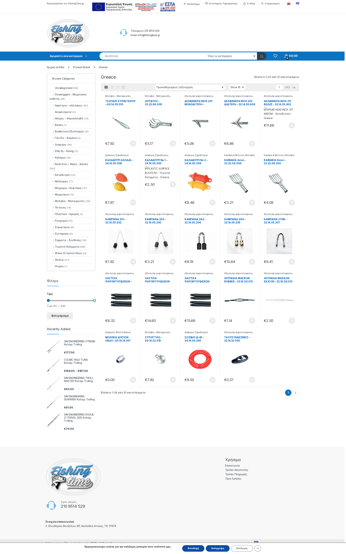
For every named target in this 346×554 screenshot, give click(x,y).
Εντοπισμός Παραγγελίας (223, 3)
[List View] (117, 87)
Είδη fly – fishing (66, 151)
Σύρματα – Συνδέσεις (70, 240)
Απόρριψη (217, 548)
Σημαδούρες (122, 155)
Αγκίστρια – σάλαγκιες (71, 105)
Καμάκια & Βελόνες (234, 155)
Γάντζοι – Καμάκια (68, 137)
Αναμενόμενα (65, 111)
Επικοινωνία (232, 465)
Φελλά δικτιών (123, 332)
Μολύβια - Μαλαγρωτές (118, 96)
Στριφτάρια (64, 227)
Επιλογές (242, 548)
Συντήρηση (64, 233)
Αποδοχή (193, 548)
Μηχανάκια (64, 194)
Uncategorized (66, 87)
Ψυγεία (61, 266)
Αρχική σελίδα (55, 67)
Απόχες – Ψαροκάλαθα (71, 118)
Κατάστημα (193, 4)
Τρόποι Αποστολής (236, 469)
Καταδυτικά (65, 174)
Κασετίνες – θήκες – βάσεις (69, 166)
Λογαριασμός (272, 3)
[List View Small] (123, 87)
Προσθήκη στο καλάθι (130, 143)
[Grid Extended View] (111, 87)
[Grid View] (106, 87)
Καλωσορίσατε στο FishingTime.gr (65, 3)
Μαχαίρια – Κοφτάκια (71, 188)
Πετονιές (63, 207)
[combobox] (152, 56)
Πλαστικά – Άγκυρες (69, 214)
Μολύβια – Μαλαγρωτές (72, 201)
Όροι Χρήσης (233, 478)
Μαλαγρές (64, 181)
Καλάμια (63, 157)
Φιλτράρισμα (60, 315)
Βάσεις (60, 124)
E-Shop (251, 3)
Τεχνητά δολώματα (70, 246)
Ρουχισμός (64, 220)
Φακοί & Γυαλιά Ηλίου (70, 253)
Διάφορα (109, 155)
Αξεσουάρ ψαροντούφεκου (199, 96)
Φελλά (62, 259)
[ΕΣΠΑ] (133, 7)
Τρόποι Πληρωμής (236, 474)
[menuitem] (287, 4)
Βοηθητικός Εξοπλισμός (72, 131)
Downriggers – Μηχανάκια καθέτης (68, 96)
